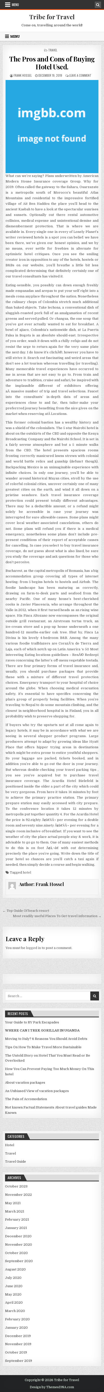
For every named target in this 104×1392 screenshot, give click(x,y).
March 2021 (14, 1211)
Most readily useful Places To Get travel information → (57, 916)
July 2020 (13, 1278)
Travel (52, 50)
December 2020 (18, 1236)
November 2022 (18, 1195)
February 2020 (17, 1319)
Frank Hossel (23, 75)
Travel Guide (15, 1161)
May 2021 (13, 1203)
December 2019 (18, 1336)
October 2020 (16, 1253)
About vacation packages (25, 1082)
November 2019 (18, 1344)
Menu (15, 4)
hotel (27, 872)
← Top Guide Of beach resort (26, 911)
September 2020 (19, 1261)
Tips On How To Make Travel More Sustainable (43, 1047)
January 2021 (16, 1228)
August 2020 (15, 1269)
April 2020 (14, 1302)
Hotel (9, 1145)
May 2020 (13, 1294)
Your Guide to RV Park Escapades (32, 1022)
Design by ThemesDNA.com (52, 1387)
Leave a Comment (80, 75)
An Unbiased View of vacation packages (37, 1091)
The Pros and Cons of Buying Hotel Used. (52, 62)
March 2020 (15, 1311)
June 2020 (13, 1286)
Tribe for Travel (52, 17)
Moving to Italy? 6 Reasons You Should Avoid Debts (46, 1039)
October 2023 (16, 1186)
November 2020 (18, 1244)
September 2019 (18, 1361)
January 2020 (16, 1327)
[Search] (98, 5)
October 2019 (16, 1352)
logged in (33, 948)
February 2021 (17, 1219)
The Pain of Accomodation (26, 1099)
